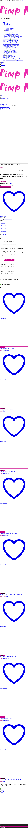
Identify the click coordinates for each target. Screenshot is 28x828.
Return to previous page (5, 108)
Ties (3, 55)
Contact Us (7, 30)
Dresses (4, 48)
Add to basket (5, 186)
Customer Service (6, 24)
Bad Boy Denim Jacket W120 (6, 409)
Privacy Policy (8, 29)
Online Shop (5, 23)
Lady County (6, 41)
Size (1, 183)
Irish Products (6, 39)
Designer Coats (7, 35)
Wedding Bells (6, 52)
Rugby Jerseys (7, 44)
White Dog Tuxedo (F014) (5, 718)
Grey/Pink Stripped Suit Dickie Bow (8, 471)
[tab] (5, 238)
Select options (6, 411)
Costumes (5, 50)
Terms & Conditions (9, 28)
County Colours (7, 40)
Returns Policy (8, 27)
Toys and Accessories (7, 58)
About (4, 22)
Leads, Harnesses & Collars (9, 60)
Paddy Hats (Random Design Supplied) (8, 533)
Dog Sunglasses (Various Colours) (7, 348)
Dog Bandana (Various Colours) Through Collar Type (11, 594)
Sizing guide (3, 181)
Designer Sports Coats (8, 36)
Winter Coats (6, 34)
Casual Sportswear (7, 45)
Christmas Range (7, 33)
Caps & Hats (5, 56)
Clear (11, 183)
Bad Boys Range (6, 47)
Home (4, 20)
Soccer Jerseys (6, 42)
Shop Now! (24, 0)
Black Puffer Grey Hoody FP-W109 (8, 656)
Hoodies (4, 53)
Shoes (4, 57)
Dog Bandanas (6, 51)
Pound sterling (5, 827)
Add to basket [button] (6, 350)
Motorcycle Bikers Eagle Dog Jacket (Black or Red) (11, 779)
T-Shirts (4, 46)
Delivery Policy (8, 25)
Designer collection (8, 37)
